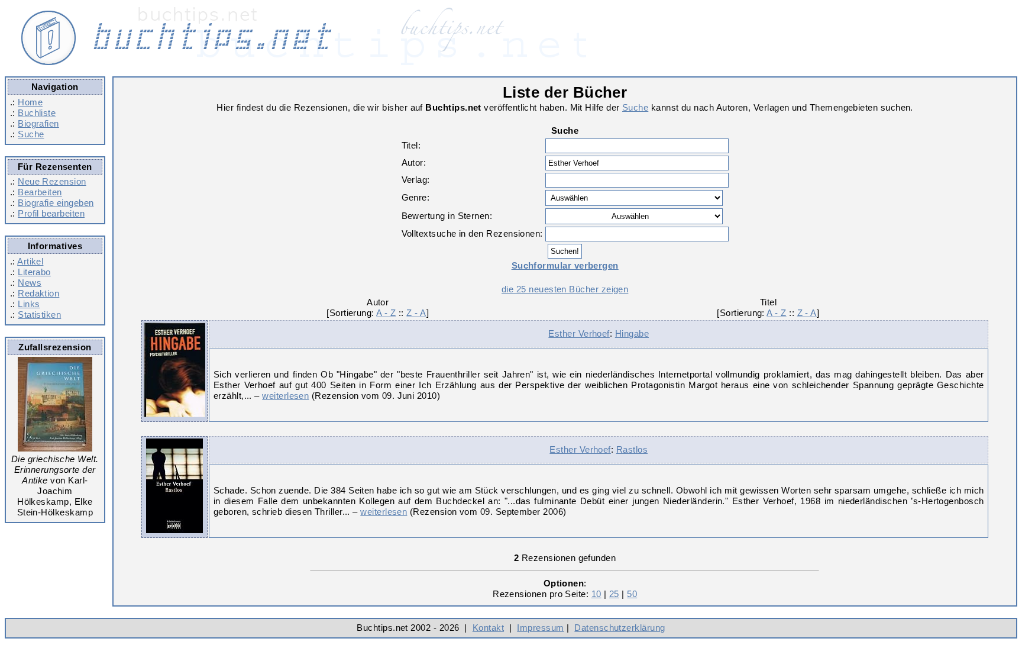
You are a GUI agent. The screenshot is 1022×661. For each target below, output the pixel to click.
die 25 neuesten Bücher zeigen (565, 289)
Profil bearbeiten (51, 213)
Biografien (38, 123)
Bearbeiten (40, 192)
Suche (31, 134)
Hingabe (632, 333)
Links (29, 304)
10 (596, 594)
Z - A (416, 313)
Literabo (34, 272)
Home (30, 102)
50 (632, 594)
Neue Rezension (52, 181)
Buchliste (37, 113)
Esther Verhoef (578, 333)
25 (614, 594)
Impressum (540, 628)
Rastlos (632, 449)
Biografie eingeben (55, 203)
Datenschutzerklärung (619, 628)
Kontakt (488, 628)
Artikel (30, 261)
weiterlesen (285, 396)
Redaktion (38, 293)
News (29, 283)
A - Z (386, 313)
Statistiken (39, 314)
